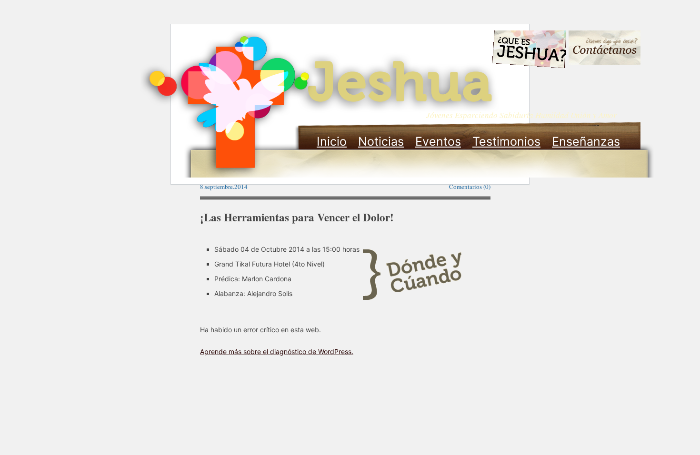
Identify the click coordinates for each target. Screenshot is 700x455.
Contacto (604, 48)
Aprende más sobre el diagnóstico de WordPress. (276, 351)
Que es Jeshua (528, 50)
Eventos (438, 141)
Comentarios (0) (469, 186)
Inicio (332, 141)
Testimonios (506, 141)
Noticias (381, 141)
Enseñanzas (586, 141)
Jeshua (319, 103)
